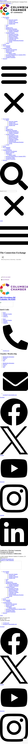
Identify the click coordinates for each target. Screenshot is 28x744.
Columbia (8, 47)
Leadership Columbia (13, 38)
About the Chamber (13, 19)
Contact (7, 43)
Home (4, 312)
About (7, 18)
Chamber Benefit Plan (14, 30)
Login (7, 25)
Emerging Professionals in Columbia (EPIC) (16, 54)
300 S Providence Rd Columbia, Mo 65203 (7, 298)
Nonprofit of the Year (13, 34)
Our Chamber (6, 17)
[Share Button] (2, 257)
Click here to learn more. (5, 3)
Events (4, 44)
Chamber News (9, 27)
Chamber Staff (12, 21)
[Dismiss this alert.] (12, 3)
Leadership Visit (12, 39)
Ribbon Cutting (12, 53)
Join (7, 26)
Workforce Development (11, 49)
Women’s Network (10, 51)
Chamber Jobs (12, 23)
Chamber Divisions (7, 48)
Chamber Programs (10, 32)
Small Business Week (13, 35)
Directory (5, 58)
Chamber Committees (13, 31)
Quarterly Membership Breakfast (16, 40)
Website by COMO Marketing (7, 560)
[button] (14, 88)
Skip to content (3, 0)
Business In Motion (13, 36)
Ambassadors (9, 52)
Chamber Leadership (13, 22)
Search (1, 191)
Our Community (6, 45)
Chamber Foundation (10, 57)
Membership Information (11, 29)
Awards (10, 41)
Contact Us (5, 316)
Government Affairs (10, 56)
